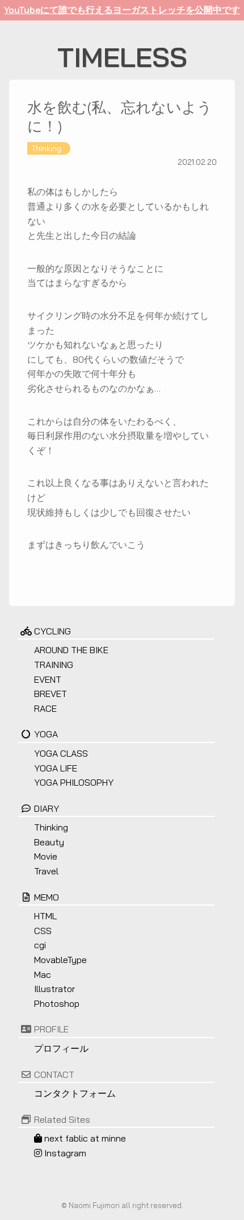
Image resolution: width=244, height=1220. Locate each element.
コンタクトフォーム (75, 1093)
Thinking (46, 148)
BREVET (50, 693)
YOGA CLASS (61, 753)
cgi (40, 945)
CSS (43, 930)
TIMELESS (122, 57)
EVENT (47, 679)
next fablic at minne (84, 1138)
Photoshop (56, 1003)
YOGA (46, 734)
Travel (46, 871)
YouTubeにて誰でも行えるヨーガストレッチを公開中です (122, 9)
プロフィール (61, 1048)
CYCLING (52, 631)
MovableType (60, 959)
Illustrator (54, 988)
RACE (45, 708)
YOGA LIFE (55, 768)
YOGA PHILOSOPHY (73, 782)
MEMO (46, 897)
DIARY (46, 808)
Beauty (49, 842)
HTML (45, 916)
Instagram (64, 1153)
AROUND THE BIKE (71, 649)
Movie (45, 856)
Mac (42, 974)
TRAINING (53, 664)
